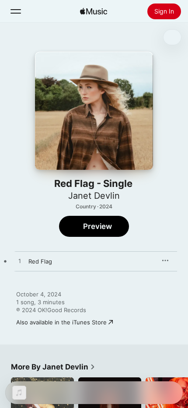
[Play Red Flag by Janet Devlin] (19, 261)
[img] (93, 11)
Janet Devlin (94, 195)
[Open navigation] (15, 11)
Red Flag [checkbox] (40, 261)
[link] (53, 367)
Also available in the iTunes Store (61, 322)
